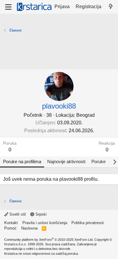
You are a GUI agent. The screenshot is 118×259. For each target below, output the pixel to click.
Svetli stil (17, 214)
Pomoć (10, 228)
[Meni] (8, 7)
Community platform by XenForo (48, 239)
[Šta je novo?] (110, 6)
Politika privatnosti (87, 222)
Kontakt (11, 222)
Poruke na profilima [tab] (22, 161)
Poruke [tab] (98, 161)
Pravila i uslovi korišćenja (44, 222)
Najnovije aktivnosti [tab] (66, 161)
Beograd (85, 115)
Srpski (40, 214)
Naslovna (29, 228)
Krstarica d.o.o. (15, 244)
